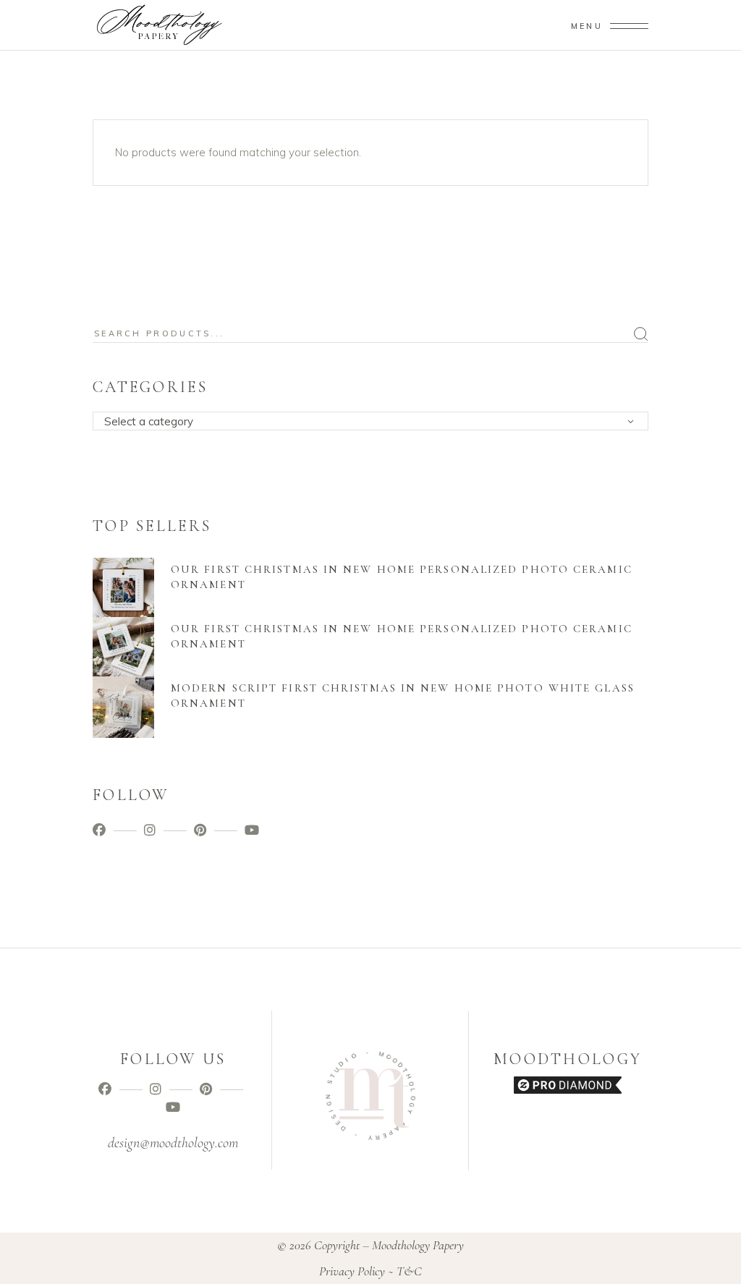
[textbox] (375, 421)
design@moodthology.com (173, 1143)
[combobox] (370, 421)
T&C (409, 1271)
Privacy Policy (352, 1271)
